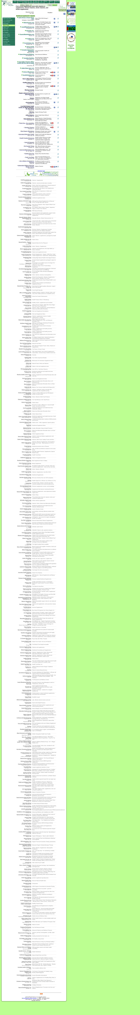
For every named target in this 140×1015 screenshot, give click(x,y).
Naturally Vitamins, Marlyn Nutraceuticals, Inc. (25, 218)
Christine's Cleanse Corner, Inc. (24, 981)
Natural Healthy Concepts (25, 705)
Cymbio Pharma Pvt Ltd (25, 900)
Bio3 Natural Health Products (24, 629)
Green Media (5, 39)
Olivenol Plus (28, 555)
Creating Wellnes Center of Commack (25, 832)
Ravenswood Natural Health (24, 785)
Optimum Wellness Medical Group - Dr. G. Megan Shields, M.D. (24, 742)
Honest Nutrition (27, 561)
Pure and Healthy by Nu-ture (24, 723)
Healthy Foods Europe (26, 903)
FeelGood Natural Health (25, 954)
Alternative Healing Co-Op (25, 711)
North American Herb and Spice (24, 797)
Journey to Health (27, 408)
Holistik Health (28, 357)
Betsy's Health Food (26, 451)
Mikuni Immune (27, 563)
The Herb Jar (28, 686)
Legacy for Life (27, 387)
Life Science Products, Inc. (25, 672)
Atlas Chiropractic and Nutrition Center (24, 733)
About (47, 1)
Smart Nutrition (27, 488)
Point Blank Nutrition (26, 532)
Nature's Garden (27, 848)
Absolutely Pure (27, 891)
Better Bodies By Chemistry (25, 319)
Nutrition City (28, 360)
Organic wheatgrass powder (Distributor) (24, 393)
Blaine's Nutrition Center (25, 346)
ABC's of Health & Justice (25, 292)
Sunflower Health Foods (25, 323)
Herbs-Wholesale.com (26, 354)
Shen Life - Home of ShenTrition (26, 737)
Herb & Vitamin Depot (26, 419)
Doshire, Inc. (28, 666)
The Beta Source (27, 607)
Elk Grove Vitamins (26, 378)
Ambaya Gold (28, 582)
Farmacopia (28, 483)
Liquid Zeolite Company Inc (25, 351)
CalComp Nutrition (27, 676)
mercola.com (28, 862)
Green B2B (5, 42)
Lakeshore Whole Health (25, 566)
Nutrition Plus (28, 826)
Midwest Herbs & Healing (25, 806)
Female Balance (27, 210)
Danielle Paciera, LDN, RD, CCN (25, 951)
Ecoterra (29, 669)
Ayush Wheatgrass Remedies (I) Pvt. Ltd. (24, 683)
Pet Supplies (5, 32)
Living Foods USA (27, 221)
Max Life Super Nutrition (25, 343)
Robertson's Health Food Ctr (24, 399)
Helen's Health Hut (27, 302)
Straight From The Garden (25, 348)
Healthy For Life (27, 413)
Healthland (28, 425)
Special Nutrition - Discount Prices (25, 243)
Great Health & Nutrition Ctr (24, 850)
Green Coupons (31, 2)
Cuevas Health (27, 313)
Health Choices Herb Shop (25, 856)
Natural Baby (5, 23)
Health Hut (28, 853)
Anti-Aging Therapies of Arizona (24, 749)
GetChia (29, 624)
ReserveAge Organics (26, 661)
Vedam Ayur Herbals (26, 961)
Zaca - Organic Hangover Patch (25, 866)
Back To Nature (27, 381)
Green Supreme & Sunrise (25, 463)
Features (20, 1)
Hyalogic (29, 726)
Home (15, 1)
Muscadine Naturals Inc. (25, 618)
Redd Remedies (27, 906)
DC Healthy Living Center (25, 938)
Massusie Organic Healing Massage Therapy (25, 845)
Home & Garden (6, 34)
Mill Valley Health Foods (25, 500)
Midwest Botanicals (26, 912)
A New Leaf (28, 363)
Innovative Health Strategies (24, 572)
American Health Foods (25, 652)
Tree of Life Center (26, 505)
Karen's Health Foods (26, 229)
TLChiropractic (27, 679)
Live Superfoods (27, 612)
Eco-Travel (5, 37)
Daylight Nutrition (27, 396)
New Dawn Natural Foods (25, 604)
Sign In (52, 1)
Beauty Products (6, 21)
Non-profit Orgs (6, 41)
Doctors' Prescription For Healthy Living (25, 971)
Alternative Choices (26, 944)
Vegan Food (5, 28)
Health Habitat (28, 299)
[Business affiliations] (56, 27)
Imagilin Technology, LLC (25, 594)
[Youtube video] (52, 72)
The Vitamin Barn (27, 820)
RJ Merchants (28, 702)
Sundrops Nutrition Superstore (24, 460)
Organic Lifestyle (6, 35)
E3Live (29, 720)
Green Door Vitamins (26, 877)
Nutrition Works (27, 277)
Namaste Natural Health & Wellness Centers (25, 958)
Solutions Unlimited (26, 690)
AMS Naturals (28, 575)
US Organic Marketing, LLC (24, 874)
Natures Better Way (26, 337)
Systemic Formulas (26, 310)
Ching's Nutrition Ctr (26, 334)
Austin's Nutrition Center (25, 508)
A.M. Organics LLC (26, 517)
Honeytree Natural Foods (25, 422)
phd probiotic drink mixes (25, 511)
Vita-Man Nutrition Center (25, 477)
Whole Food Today (26, 538)
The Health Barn (27, 766)
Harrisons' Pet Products (25, 927)
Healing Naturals (27, 658)
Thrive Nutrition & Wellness (25, 552)
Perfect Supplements (26, 254)
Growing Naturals (27, 889)
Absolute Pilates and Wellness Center (24, 947)
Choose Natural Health (26, 791)
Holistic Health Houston (25, 935)
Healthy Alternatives (26, 185)
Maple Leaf (28, 468)
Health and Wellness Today (25, 782)
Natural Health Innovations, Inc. (24, 814)
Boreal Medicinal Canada (25, 514)
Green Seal (57, 1)
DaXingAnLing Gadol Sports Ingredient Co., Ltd (24, 598)
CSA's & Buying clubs (7, 20)
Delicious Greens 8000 (26, 761)
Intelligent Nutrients (26, 984)
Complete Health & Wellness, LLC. (24, 968)
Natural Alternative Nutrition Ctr (24, 491)
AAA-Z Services (27, 224)
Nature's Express (27, 427)
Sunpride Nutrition (27, 591)
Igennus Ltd (28, 263)
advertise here (41, 171)
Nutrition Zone (28, 283)
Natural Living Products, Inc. (24, 932)
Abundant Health (27, 883)
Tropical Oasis (28, 260)
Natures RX (28, 289)
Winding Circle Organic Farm (24, 535)
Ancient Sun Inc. (27, 305)
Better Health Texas (26, 549)
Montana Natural (27, 316)
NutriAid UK (28, 755)
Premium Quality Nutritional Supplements (25, 579)
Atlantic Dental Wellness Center (24, 699)
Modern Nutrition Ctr (26, 389)
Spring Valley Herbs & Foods (24, 436)
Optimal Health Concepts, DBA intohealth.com (24, 236)
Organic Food (6, 27)
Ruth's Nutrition (27, 627)
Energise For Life (27, 915)
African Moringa (27, 838)
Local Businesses (6, 44)
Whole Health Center (26, 918)
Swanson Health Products (25, 213)
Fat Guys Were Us (27, 271)
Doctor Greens (27, 869)
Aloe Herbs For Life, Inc (25, 859)
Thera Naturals (27, 794)
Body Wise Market (27, 803)
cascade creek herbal (26, 808)
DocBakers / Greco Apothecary (24, 811)
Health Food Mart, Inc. (26, 664)
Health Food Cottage (26, 471)
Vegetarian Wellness (26, 635)
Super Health (28, 307)
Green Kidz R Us (27, 909)
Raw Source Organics (26, 204)
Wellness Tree (28, 274)
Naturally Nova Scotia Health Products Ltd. (24, 776)
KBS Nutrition (28, 266)
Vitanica (29, 480)
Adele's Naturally (27, 232)
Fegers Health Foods (26, 641)
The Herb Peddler (27, 745)
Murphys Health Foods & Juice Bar (24, 375)
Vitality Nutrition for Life (25, 239)
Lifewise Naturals (27, 433)
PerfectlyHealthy (27, 941)
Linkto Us (41, 2)
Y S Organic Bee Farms (25, 638)
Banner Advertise (36, 2)
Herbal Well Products (26, 708)
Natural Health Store (26, 880)
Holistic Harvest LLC (26, 886)
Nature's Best (28, 405)
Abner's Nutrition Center (25, 248)
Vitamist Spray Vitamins (25, 758)
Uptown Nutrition (27, 569)
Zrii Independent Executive (25, 268)
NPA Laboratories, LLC (26, 841)
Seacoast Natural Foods (25, 486)
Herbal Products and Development (26, 693)
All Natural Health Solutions (25, 871)
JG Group (29, 544)
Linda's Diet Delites (26, 558)
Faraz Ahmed (28, 696)
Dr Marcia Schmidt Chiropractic (24, 717)
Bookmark (63, 7)
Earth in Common (27, 588)
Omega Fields (28, 817)
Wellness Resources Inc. (25, 340)
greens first (28, 541)
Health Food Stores (7, 18)
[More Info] (58, 19)
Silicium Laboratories (26, 601)
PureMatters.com (27, 207)
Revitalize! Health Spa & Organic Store (25, 730)
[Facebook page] (54, 18)
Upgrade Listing (25, 2)
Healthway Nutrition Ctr (25, 457)
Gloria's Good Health (26, 402)
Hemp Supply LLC (27, 609)
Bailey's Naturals (27, 714)
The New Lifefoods (26, 779)
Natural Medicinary (26, 449)
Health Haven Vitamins (26, 182)
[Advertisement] (6, 67)
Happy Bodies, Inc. (26, 929)
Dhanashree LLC (27, 835)
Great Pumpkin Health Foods (24, 466)
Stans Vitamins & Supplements (24, 546)
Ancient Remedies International (24, 975)
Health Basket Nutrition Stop (24, 226)
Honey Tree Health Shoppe (25, 416)
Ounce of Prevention (26, 494)
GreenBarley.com (27, 621)
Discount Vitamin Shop (26, 368)
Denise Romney (27, 769)
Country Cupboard (27, 194)
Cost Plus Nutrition (27, 454)
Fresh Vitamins (27, 329)
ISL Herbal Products (26, 823)
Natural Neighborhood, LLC (24, 987)
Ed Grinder (28, 529)
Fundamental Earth (26, 188)
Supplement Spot (27, 257)
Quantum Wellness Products (24, 764)
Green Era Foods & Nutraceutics (26, 296)
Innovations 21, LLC (26, 326)
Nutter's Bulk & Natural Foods (24, 439)
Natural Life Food (27, 497)
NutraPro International (26, 632)
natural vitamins (27, 800)
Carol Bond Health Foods (25, 474)
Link (62, 6)
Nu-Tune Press (27, 828)
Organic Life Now (27, 772)
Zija (30, 644)
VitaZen (29, 977)
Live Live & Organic (26, 789)
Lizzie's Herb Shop (27, 246)
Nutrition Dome (27, 371)
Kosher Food (5, 30)
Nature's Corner (27, 924)
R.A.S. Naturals (27, 897)
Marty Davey (28, 964)
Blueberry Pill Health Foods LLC (25, 201)
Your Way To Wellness (26, 520)
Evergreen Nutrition (26, 503)
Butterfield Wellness (26, 894)
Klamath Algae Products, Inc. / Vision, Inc (24, 286)
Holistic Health (6, 25)
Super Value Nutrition (26, 523)
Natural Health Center (26, 649)
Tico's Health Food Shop (25, 191)
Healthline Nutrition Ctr (26, 179)
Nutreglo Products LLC (26, 752)
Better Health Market (26, 442)
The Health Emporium (26, 251)
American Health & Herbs (25, 647)
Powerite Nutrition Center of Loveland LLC (24, 197)
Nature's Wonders (27, 586)
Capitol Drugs (28, 921)
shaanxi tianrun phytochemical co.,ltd (24, 526)
